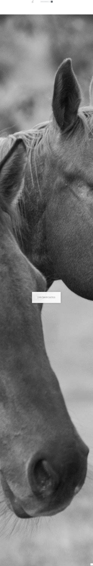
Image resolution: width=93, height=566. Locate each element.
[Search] (52, 2)
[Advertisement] (46, 9)
